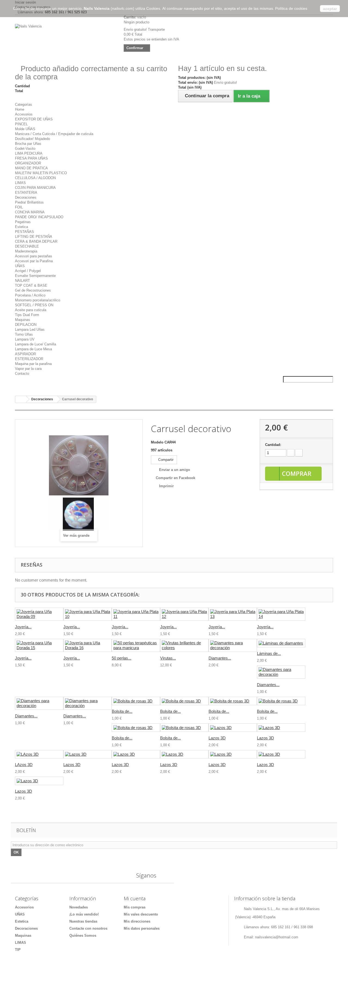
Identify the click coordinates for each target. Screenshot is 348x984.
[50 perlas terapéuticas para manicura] (136, 645)
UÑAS (20, 266)
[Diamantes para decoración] (233, 645)
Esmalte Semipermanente (35, 276)
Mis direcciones (137, 921)
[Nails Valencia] (65, 37)
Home (19, 109)
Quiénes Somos (82, 935)
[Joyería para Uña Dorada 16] (87, 645)
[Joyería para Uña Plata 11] (136, 614)
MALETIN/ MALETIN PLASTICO (41, 173)
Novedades (78, 907)
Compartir (165, 460)
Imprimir (166, 486)
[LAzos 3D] (39, 754)
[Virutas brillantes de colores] (184, 645)
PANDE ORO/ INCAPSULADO (39, 217)
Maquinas (22, 320)
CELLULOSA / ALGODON (35, 178)
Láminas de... (269, 653)
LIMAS (20, 183)
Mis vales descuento (141, 914)
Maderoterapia (26, 251)
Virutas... (168, 658)
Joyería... (23, 626)
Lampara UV (25, 339)
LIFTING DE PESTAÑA (33, 237)
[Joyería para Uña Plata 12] (184, 614)
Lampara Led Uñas (30, 329)
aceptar (330, 9)
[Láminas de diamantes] (281, 643)
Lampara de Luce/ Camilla (35, 344)
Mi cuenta (134, 898)
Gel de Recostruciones (33, 290)
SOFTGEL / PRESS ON (34, 305)
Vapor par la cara (28, 369)
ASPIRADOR (25, 354)
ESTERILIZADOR (29, 359)
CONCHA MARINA (30, 212)
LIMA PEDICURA (28, 153)
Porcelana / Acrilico (30, 295)
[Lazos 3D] (233, 727)
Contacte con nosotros (88, 928)
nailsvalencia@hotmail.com (276, 937)
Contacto (22, 373)
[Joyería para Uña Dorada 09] (39, 614)
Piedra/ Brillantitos (29, 202)
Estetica (21, 227)
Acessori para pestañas (33, 256)
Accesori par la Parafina (34, 261)
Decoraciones (25, 197)
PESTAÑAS (24, 232)
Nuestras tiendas (83, 921)
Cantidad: (273, 445)
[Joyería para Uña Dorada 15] (39, 645)
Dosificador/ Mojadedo (32, 139)
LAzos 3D (24, 764)
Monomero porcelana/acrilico (37, 300)
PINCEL (21, 124)
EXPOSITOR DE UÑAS (34, 119)
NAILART (22, 281)
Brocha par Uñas (28, 144)
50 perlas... (121, 658)
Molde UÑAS (25, 129)
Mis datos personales (142, 928)
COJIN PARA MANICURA (35, 188)
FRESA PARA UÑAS (31, 158)
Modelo (157, 442)
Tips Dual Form (27, 315)
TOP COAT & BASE (31, 285)
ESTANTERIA (26, 192)
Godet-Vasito (25, 148)
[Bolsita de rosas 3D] (136, 701)
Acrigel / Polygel (28, 271)
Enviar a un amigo (174, 470)
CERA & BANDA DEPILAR (36, 241)
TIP (18, 950)
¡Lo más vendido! (84, 914)
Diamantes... (220, 658)
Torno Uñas (24, 334)
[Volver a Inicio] (20, 399)
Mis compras (134, 907)
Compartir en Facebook (175, 478)
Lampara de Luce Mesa (33, 349)
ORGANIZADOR (28, 163)
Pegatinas (23, 222)
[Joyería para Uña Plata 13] (233, 614)
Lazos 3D (217, 738)
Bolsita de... (122, 711)
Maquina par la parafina (33, 364)
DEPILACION (25, 325)
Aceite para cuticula (30, 310)
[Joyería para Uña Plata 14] (281, 614)
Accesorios (24, 114)
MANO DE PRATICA (31, 168)
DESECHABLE (27, 246)
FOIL (19, 207)
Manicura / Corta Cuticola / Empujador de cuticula (54, 134)
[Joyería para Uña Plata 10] (87, 614)
